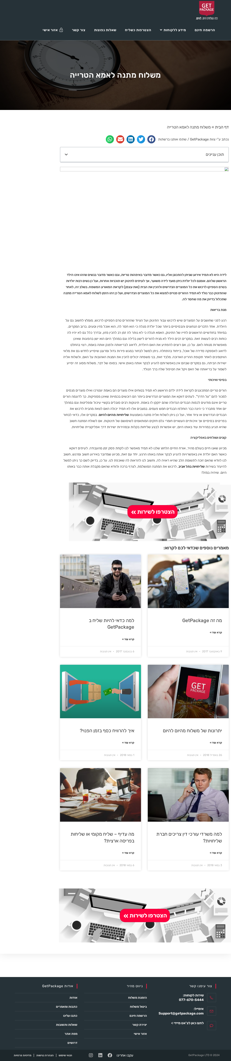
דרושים (72, 1043)
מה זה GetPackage (202, 620)
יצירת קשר (139, 1025)
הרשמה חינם (138, 1016)
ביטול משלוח (138, 1007)
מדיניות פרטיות (22, 1055)
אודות (73, 998)
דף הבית (222, 127)
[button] (151, 139)
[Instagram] (90, 1055)
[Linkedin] (100, 1055)
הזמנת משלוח (137, 998)
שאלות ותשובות (66, 1025)
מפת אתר (71, 1034)
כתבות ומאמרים (66, 1007)
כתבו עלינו (70, 1016)
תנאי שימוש (65, 1055)
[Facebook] (109, 1055)
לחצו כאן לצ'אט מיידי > (187, 1023)
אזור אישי (140, 1034)
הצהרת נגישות (45, 1055)
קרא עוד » (216, 632)
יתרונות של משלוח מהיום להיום (192, 730)
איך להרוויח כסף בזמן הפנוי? (107, 730)
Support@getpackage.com (181, 1013)
